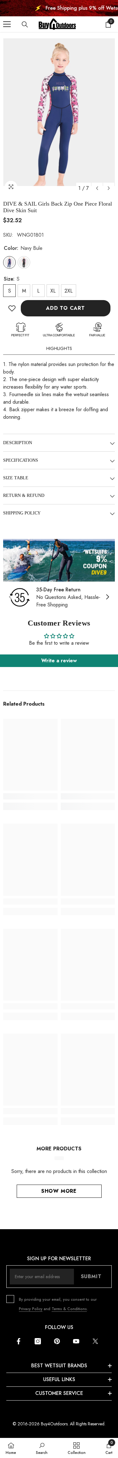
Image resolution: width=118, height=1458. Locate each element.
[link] (59, 560)
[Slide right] (107, 597)
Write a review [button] (59, 660)
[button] (97, 188)
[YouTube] (76, 1341)
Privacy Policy (30, 1309)
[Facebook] (18, 1341)
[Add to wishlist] (12, 308)
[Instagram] (38, 1341)
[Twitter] (95, 1341)
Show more (59, 1191)
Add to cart (65, 308)
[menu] (7, 24)
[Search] (25, 24)
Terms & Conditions (69, 1309)
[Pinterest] (57, 1341)
